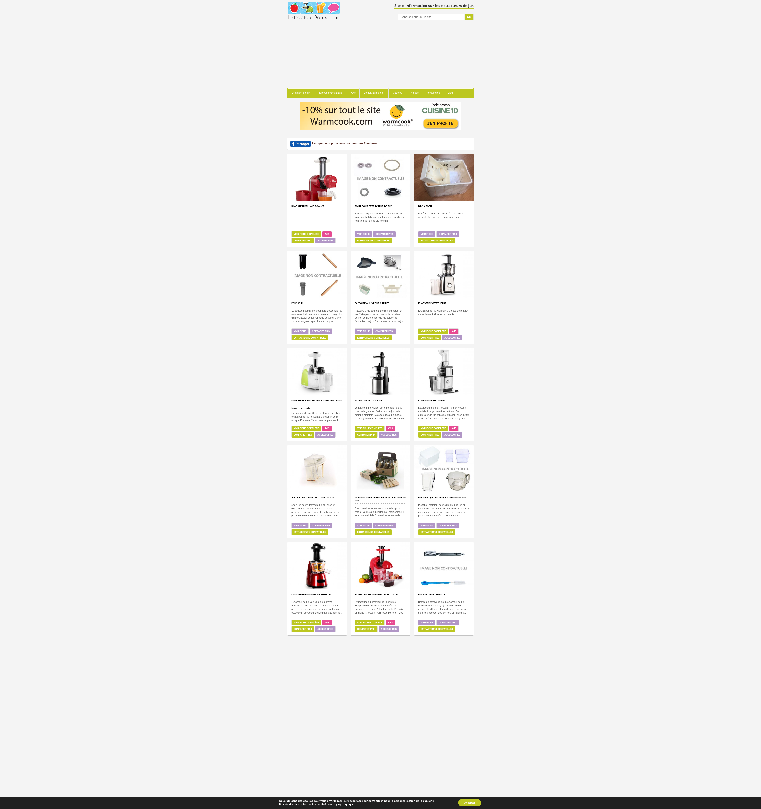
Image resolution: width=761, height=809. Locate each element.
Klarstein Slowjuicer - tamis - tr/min (316, 400)
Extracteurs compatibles (373, 240)
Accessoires (325, 240)
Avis (327, 234)
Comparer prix (303, 240)
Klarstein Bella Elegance (307, 206)
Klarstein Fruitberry (431, 400)
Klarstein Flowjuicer (368, 400)
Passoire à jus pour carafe (372, 303)
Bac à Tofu (425, 206)
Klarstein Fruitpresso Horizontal (376, 594)
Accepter (469, 803)
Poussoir (297, 303)
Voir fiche (363, 234)
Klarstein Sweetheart (432, 303)
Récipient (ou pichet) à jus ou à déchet (442, 497)
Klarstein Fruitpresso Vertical (311, 594)
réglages (348, 804)
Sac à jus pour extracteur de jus (312, 497)
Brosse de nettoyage (431, 594)
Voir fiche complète (306, 234)
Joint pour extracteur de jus (373, 206)
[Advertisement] (380, 58)
